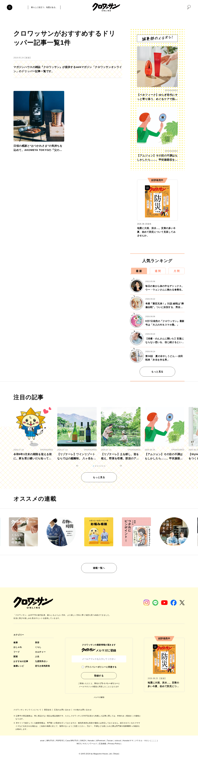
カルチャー (40, 652)
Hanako (91, 741)
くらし (38, 647)
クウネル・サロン (142, 741)
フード (16, 652)
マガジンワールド (89, 744)
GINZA (83, 741)
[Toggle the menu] (9, 7)
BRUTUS (50, 741)
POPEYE (60, 741)
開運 (15, 656)
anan (42, 741)
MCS (79, 744)
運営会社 (48, 710)
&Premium (100, 741)
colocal (118, 741)
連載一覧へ (99, 568)
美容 (37, 642)
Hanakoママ (128, 741)
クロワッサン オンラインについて (27, 710)
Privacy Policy (114, 744)
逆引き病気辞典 (42, 666)
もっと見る (157, 371)
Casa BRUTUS (72, 741)
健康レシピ (18, 666)
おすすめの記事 (20, 661)
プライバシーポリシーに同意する (101, 667)
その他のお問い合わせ (82, 710)
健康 (15, 642)
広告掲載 (102, 744)
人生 (37, 656)
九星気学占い (41, 661)
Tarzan (110, 741)
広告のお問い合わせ (62, 710)
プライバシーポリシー (109, 683)
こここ (154, 741)
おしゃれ (17, 647)
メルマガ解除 (99, 697)
